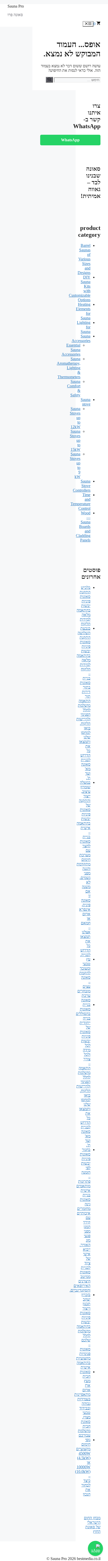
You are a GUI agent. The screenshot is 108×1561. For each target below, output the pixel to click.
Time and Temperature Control (80, 502)
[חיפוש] (49, 79)
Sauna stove (85, 401)
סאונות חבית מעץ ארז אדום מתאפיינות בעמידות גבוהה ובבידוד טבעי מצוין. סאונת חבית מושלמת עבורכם (82, 1403)
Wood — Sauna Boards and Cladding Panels (83, 526)
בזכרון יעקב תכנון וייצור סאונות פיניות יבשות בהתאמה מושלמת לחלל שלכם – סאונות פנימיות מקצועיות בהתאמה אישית (83, 1331)
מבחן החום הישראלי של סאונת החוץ (92, 1525)
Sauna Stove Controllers (81, 485)
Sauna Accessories (81, 338)
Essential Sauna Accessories (71, 349)
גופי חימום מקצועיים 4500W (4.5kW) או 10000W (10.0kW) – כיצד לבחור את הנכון (82, 1467)
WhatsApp (70, 140)
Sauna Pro (16, 6)
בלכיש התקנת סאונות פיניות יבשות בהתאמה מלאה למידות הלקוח (83, 605)
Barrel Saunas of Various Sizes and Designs (84, 259)
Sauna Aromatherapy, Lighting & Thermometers (68, 368)
